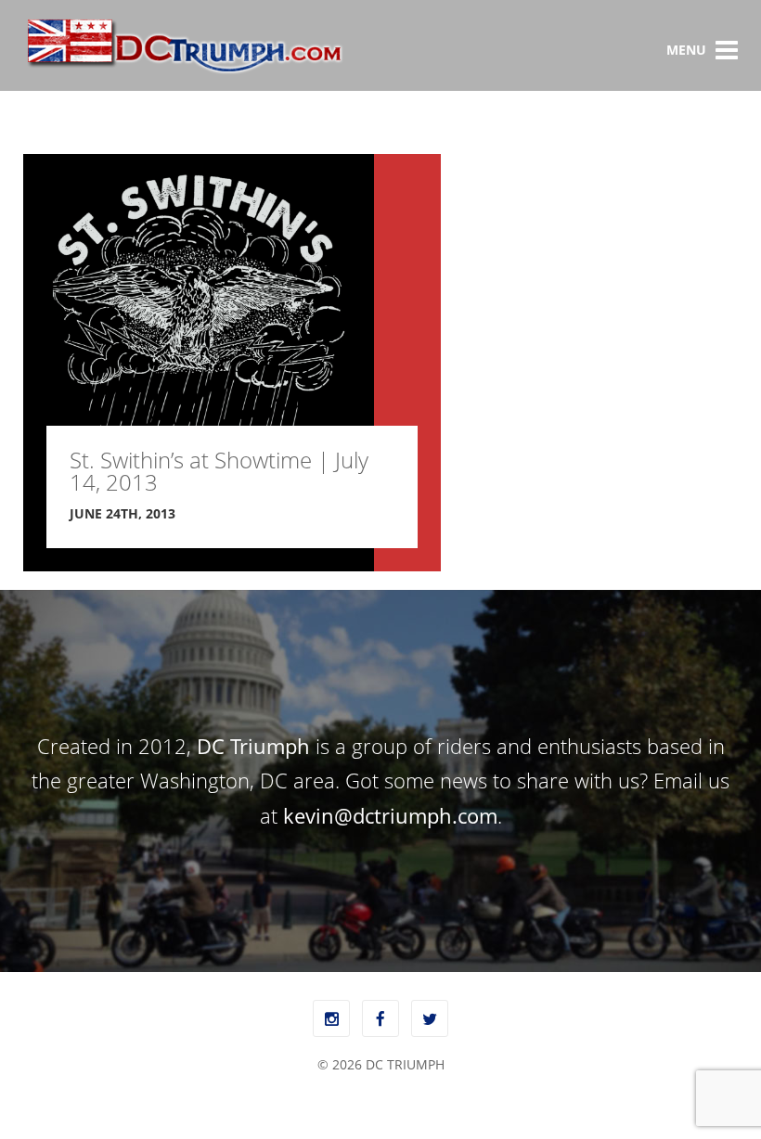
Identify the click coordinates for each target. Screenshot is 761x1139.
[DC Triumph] (183, 70)
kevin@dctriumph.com (390, 815)
